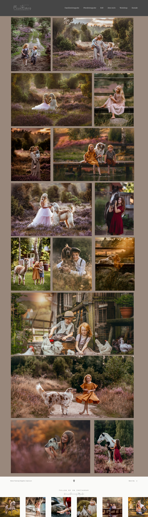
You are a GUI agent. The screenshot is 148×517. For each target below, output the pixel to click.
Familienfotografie (72, 8)
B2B (101, 8)
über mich (111, 8)
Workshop (123, 8)
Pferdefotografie (89, 8)
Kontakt (135, 8)
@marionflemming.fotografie (74, 493)
